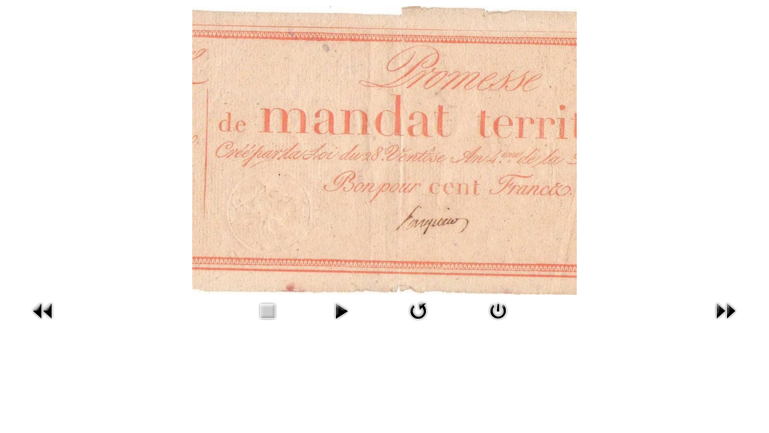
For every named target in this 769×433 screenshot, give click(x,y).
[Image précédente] (43, 309)
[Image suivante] (725, 309)
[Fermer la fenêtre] (498, 309)
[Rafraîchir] (418, 309)
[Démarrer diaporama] (341, 309)
